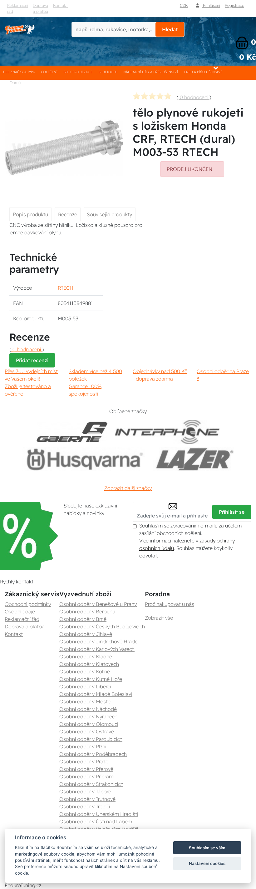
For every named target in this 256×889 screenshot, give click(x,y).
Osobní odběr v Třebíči (84, 806)
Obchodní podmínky (28, 604)
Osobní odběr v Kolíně (84, 671)
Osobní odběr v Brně (82, 619)
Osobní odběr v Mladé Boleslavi (95, 694)
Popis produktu (30, 214)
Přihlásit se (231, 512)
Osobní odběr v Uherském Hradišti (98, 814)
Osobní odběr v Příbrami (87, 776)
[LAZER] (193, 459)
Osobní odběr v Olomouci (88, 724)
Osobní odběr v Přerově (86, 769)
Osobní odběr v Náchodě (88, 709)
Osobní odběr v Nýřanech (88, 716)
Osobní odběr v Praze (83, 761)
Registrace (234, 5)
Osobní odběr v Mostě (85, 701)
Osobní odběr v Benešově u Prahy (98, 604)
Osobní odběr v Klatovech (89, 664)
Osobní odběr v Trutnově (87, 799)
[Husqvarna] (83, 459)
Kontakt (60, 5)
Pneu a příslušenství (203, 72)
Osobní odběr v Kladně (85, 656)
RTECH (65, 288)
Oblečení (49, 72)
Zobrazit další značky (128, 488)
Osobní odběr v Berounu (87, 611)
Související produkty (109, 214)
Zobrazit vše (159, 618)
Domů (15, 82)
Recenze (67, 214)
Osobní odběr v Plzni (82, 746)
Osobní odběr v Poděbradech (93, 754)
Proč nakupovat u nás (169, 604)
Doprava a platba (40, 8)
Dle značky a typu (19, 72)
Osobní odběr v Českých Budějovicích (102, 626)
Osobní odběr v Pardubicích (90, 739)
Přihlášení (211, 5)
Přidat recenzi (32, 360)
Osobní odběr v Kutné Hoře (90, 679)
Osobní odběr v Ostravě (86, 731)
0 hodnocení (194, 97)
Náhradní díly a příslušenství (150, 72)
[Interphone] (167, 432)
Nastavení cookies (207, 863)
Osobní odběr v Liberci (85, 686)
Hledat (170, 29)
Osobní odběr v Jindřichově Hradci (99, 641)
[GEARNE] (72, 432)
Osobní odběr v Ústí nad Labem (95, 821)
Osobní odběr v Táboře (85, 791)
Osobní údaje (20, 611)
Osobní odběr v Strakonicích (91, 784)
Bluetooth (107, 72)
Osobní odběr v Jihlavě (85, 634)
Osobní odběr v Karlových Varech (97, 649)
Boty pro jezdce (77, 72)
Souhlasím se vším (207, 847)
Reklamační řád (17, 8)
